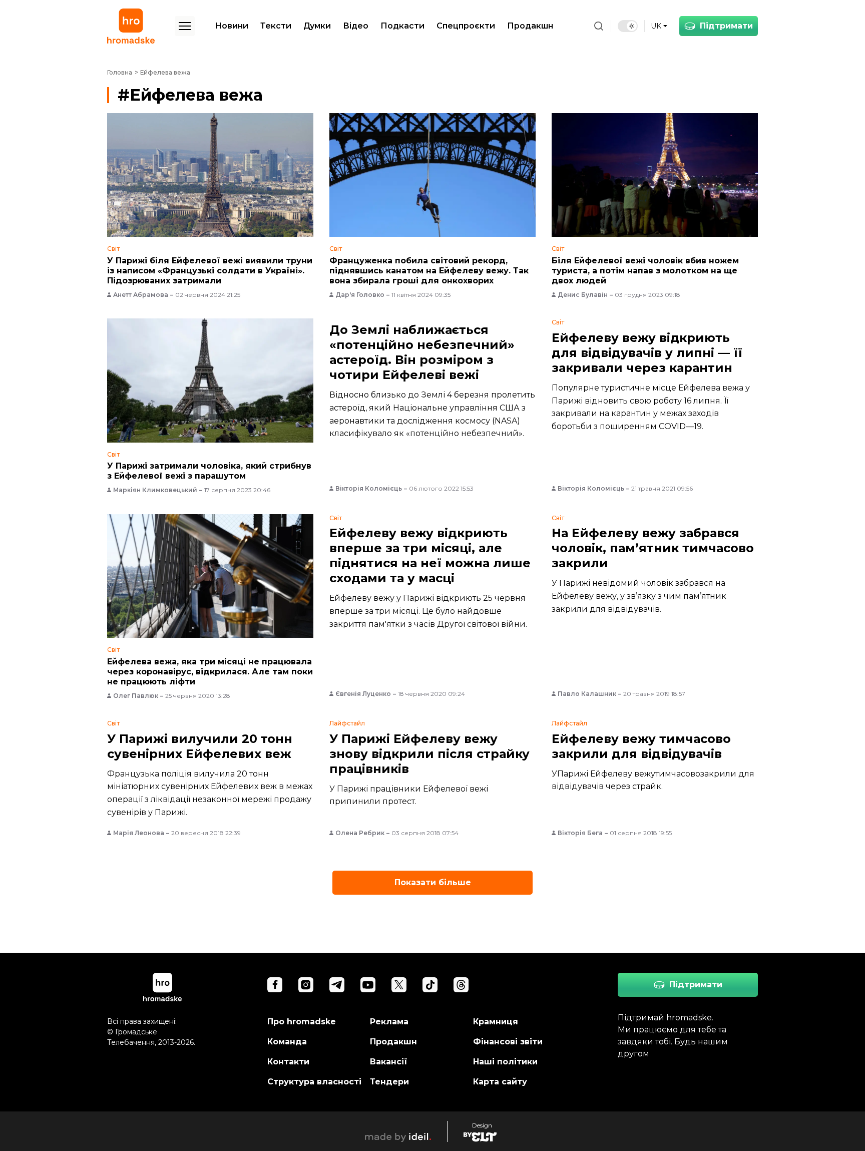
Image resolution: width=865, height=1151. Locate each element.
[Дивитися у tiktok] (430, 984)
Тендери (389, 1081)
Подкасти (402, 26)
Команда (287, 1041)
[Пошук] (599, 26)
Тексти (275, 26)
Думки (317, 26)
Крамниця (495, 1021)
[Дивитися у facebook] (274, 984)
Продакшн (530, 26)
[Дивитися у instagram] (305, 984)
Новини (231, 26)
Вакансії (388, 1061)
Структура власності (314, 1081)
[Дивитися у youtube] (367, 984)
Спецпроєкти (466, 26)
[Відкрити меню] (185, 26)
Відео (355, 26)
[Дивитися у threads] (461, 984)
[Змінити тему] (628, 26)
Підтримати (726, 26)
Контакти (288, 1061)
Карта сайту (500, 1081)
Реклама (389, 1021)
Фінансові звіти (508, 1041)
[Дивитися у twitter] (398, 984)
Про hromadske (301, 1021)
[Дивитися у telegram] (336, 984)
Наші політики (505, 1061)
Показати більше (432, 882)
